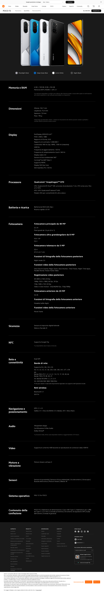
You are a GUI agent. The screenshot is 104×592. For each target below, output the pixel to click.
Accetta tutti (88, 582)
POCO (27, 536)
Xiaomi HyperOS (45, 546)
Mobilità (28, 551)
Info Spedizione (14, 561)
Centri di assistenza (14, 536)
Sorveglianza (29, 553)
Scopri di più (38, 590)
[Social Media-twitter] (79, 532)
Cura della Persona (30, 556)
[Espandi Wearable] (28, 6)
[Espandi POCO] (54, 6)
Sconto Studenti (45, 551)
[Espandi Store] (12, 6)
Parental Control (14, 556)
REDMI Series (29, 533)
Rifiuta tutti (96, 582)
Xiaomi (42, 531)
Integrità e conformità (46, 541)
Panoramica (18, 10)
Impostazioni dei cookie (79, 582)
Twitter (58, 538)
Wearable (28, 541)
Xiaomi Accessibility (45, 553)
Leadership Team (45, 533)
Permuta (12, 566)
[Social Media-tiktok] (88, 532)
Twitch (58, 541)
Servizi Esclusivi (13, 563)
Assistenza (12, 531)
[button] (101, 2)
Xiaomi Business (44, 548)
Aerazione (28, 546)
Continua (70, 2)
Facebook (59, 531)
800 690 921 (80, 542)
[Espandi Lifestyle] (47, 6)
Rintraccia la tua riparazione (16, 541)
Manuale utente (14, 547)
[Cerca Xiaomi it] (88, 6)
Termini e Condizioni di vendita (17, 538)
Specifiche (26, 10)
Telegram (59, 533)
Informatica (28, 548)
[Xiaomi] (3, 6)
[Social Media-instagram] (85, 532)
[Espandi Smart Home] (38, 6)
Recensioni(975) (36, 10)
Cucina (27, 558)
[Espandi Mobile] (19, 6)
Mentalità (43, 536)
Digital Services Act (45, 556)
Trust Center (44, 543)
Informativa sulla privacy (46, 538)
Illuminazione (29, 560)
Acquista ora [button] (96, 10)
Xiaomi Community (61, 543)
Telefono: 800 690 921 (62, 546)
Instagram (59, 536)
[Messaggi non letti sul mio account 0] (99, 6)
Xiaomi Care (13, 533)
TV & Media (28, 538)
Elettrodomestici (29, 543)
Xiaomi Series (29, 531)
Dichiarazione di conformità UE (17, 550)
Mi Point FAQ (13, 558)
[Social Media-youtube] (82, 532)
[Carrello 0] (93, 6)
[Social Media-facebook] (75, 532)
